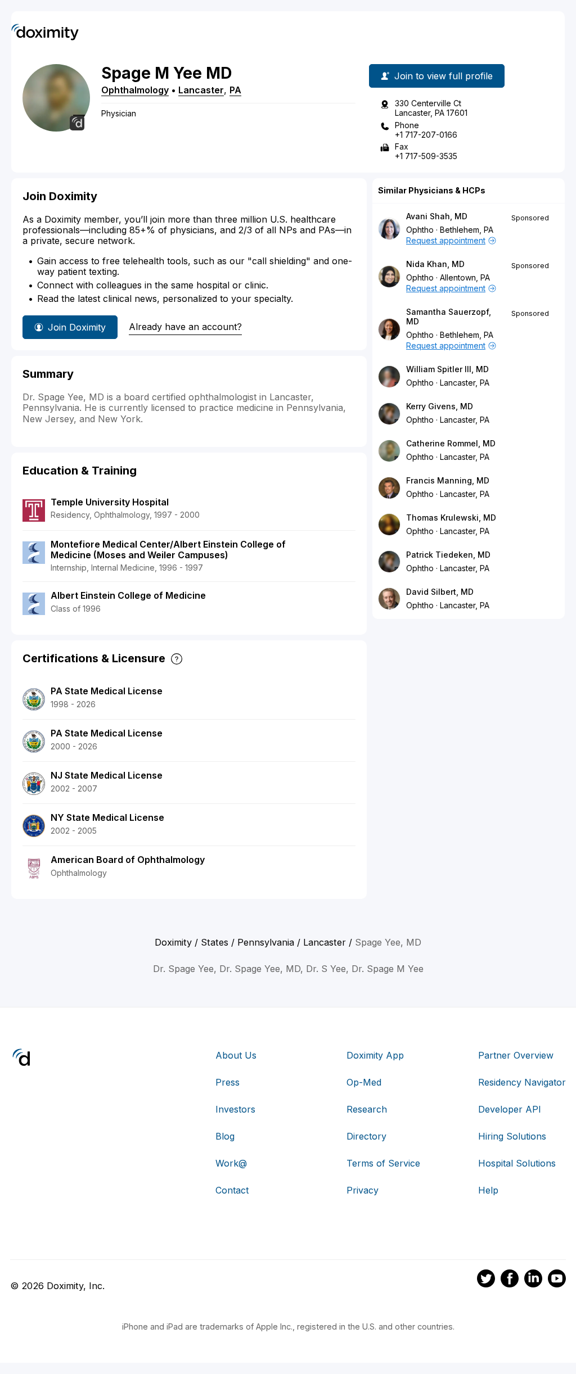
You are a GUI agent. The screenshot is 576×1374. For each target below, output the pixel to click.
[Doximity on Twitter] (486, 1280)
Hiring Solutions (512, 1136)
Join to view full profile (443, 76)
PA (235, 90)
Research (366, 1109)
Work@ (231, 1163)
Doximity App (375, 1055)
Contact (232, 1190)
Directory (366, 1136)
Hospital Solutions (517, 1163)
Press (227, 1082)
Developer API (509, 1109)
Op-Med (363, 1082)
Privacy (362, 1190)
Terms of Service (383, 1163)
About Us (235, 1055)
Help (488, 1190)
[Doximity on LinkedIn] (533, 1280)
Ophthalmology (135, 90)
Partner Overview (516, 1055)
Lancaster (201, 90)
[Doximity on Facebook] (510, 1280)
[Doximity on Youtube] (557, 1280)
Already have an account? (185, 326)
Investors (235, 1109)
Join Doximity (77, 327)
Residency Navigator (522, 1082)
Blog (225, 1136)
